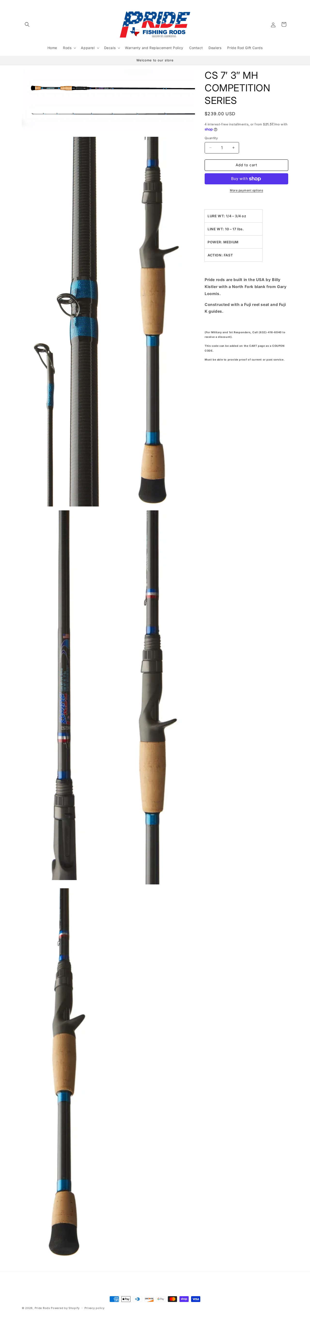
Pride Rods (42, 1308)
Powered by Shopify (65, 1308)
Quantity (211, 138)
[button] (27, 24)
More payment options (246, 190)
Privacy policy (95, 1308)
